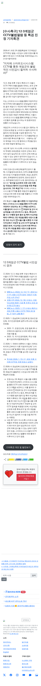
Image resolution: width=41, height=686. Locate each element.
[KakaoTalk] (30, 675)
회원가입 (6, 660)
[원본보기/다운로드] (19, 454)
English (6, 652)
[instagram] (17, 675)
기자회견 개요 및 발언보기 (18, 447)
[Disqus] (20, 519)
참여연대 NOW (16, 591)
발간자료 (25, 642)
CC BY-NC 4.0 (14, 634)
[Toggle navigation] (36, 3)
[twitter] (4, 675)
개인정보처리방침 (9, 649)
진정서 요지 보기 (14, 244)
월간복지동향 (26, 667)
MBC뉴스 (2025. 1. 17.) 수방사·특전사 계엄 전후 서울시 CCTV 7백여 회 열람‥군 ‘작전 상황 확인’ (22, 311)
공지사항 (6, 645)
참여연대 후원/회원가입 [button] (26, 477)
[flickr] (36, 675)
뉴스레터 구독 (27, 660)
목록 (4, 579)
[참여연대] (11, 621)
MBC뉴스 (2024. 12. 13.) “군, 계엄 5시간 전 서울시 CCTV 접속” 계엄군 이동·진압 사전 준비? (22, 295)
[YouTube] (24, 675)
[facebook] (11, 675)
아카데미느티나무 (28, 670)
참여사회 (25, 664)
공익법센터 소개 (11, 596)
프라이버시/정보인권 (21, 20)
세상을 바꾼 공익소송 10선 (16, 601)
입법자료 (25, 649)
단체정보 (26, 620)
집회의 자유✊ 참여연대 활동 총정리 (20, 606)
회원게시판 (7, 664)
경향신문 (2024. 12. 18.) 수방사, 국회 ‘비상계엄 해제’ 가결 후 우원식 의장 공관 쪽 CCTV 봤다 (22, 303)
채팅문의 (6, 667)
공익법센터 (7, 20)
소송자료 (25, 645)
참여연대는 (7, 642)
